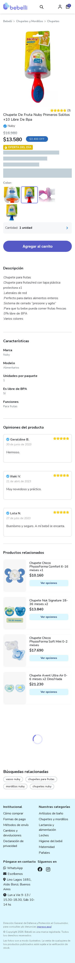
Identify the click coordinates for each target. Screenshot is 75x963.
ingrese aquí (44, 926)
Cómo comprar (13, 813)
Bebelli (7, 21)
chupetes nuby (42, 786)
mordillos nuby (15, 786)
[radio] (12, 195)
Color (7, 183)
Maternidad (47, 847)
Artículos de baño (51, 813)
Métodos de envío (16, 825)
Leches (44, 835)
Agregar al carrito (38, 246)
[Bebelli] (15, 6)
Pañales (44, 853)
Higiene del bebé (51, 841)
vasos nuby (13, 779)
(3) (60, 110)
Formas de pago (14, 819)
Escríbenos (15, 874)
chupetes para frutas (41, 779)
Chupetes (53, 21)
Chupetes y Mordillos (29, 21)
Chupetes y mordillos (53, 819)
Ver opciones (49, 583)
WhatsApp (15, 868)
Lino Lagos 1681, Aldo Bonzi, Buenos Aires (17, 884)
